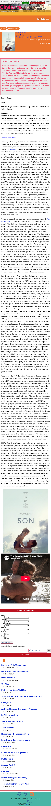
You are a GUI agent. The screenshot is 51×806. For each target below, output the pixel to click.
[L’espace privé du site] (26, 796)
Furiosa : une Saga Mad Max (13, 690)
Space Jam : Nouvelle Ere (12, 721)
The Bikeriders (7, 728)
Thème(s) (4, 619)
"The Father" (12, 149)
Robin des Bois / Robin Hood (13, 665)
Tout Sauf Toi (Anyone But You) (15, 784)
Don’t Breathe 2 (8, 678)
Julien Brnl (45, 43)
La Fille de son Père (9, 715)
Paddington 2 (7, 759)
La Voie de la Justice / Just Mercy (15, 740)
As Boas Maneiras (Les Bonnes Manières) (19, 709)
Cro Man (5, 684)
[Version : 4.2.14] (29, 803)
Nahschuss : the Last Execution (15, 734)
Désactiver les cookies (38, 3)
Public (3, 615)
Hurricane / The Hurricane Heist (15, 671)
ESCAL (27, 804)
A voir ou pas (6, 623)
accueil (3, 28)
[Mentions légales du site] (19, 796)
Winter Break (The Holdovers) (14, 778)
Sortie (3, 636)
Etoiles (3, 628)
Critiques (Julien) (13, 28)
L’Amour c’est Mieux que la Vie (14, 753)
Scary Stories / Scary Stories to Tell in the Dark (21, 696)
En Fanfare (6, 746)
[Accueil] (25, 11)
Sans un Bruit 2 (8, 765)
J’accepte (26, 3)
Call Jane (5, 771)
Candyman (6, 703)
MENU (41, 19)
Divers (3, 632)
